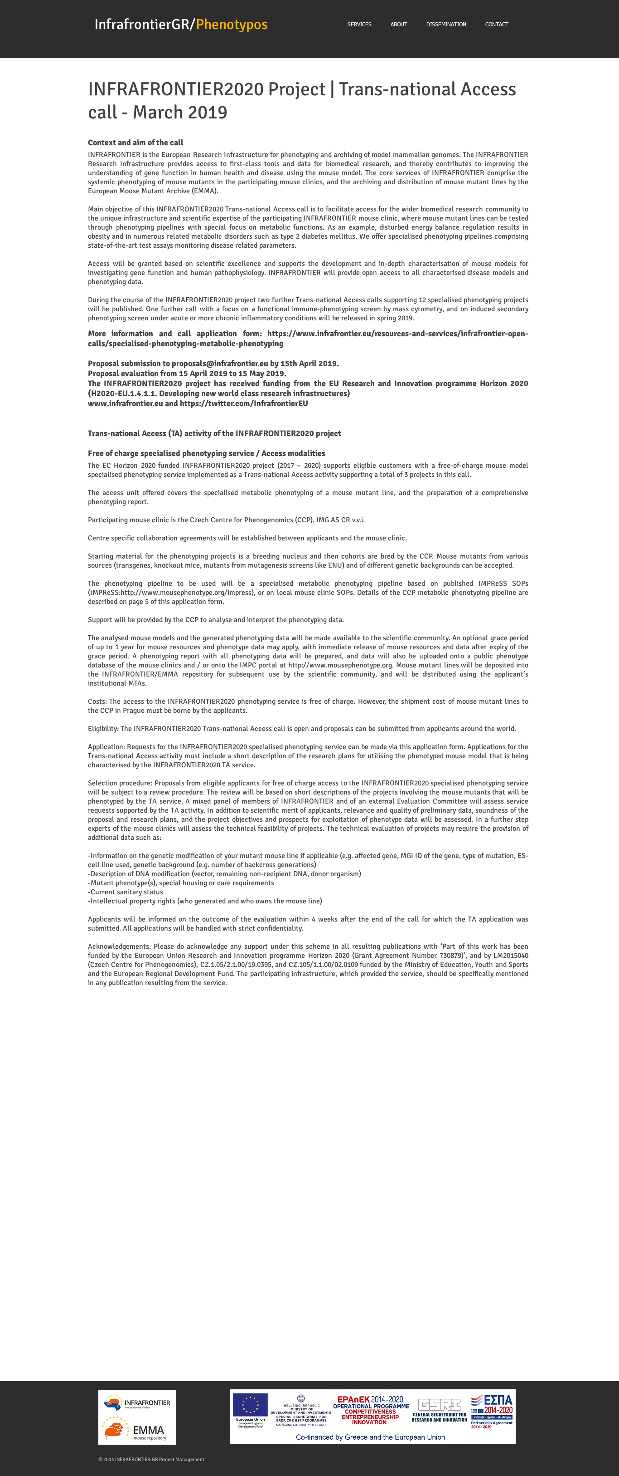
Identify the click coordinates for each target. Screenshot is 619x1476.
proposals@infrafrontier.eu (220, 363)
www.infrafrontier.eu (125, 403)
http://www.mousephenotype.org (340, 665)
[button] (120, 1127)
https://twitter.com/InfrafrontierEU (244, 403)
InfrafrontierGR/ (145, 24)
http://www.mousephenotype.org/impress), (188, 592)
